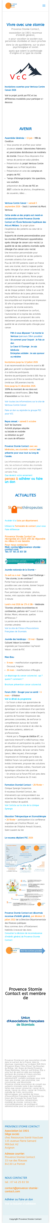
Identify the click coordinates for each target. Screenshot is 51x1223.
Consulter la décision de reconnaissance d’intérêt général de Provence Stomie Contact (23, 936)
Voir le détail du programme (18, 699)
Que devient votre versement (18, 475)
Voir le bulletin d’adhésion (20, 1203)
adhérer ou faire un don (24, 480)
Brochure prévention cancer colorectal (23, 684)
